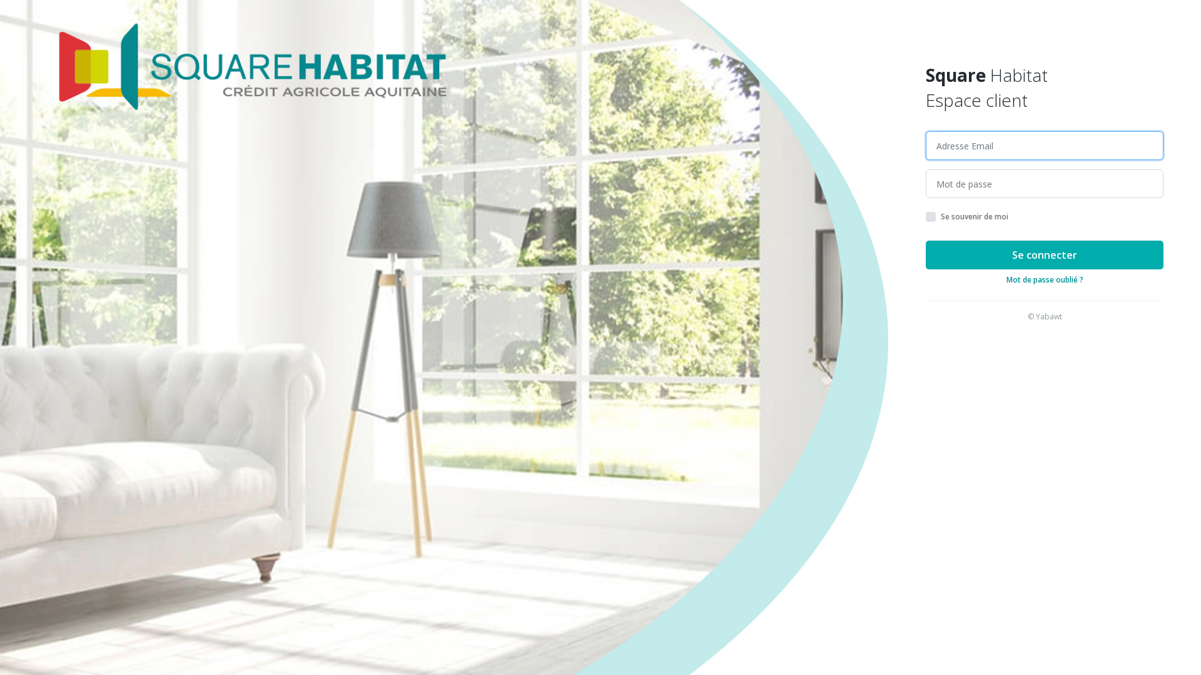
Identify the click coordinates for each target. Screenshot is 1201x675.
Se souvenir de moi (974, 217)
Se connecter (1044, 255)
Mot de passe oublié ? (1044, 279)
